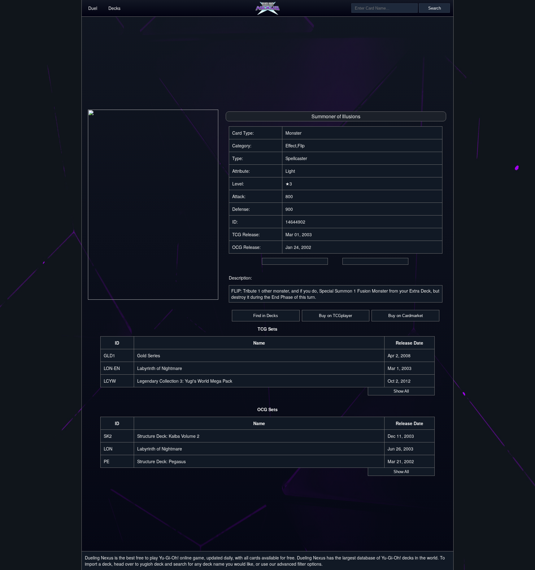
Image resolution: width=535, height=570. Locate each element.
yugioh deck (151, 564)
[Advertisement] (267, 60)
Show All (401, 391)
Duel (92, 8)
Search (434, 8)
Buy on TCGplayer (335, 315)
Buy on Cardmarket (405, 315)
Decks (114, 8)
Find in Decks (265, 315)
